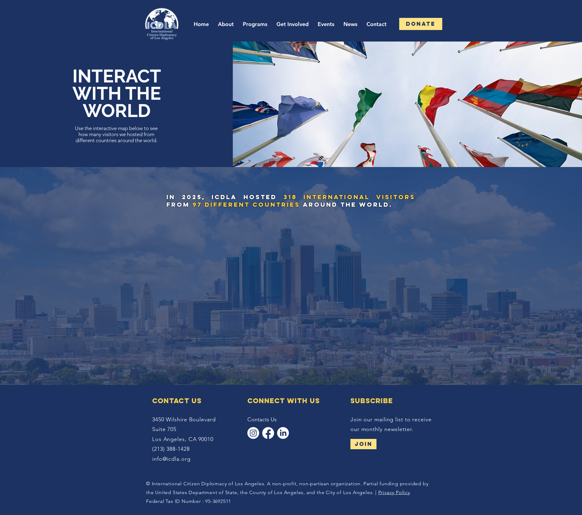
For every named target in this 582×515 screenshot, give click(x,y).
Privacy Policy (394, 492)
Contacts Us (262, 419)
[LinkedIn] (283, 433)
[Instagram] (253, 433)
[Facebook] (268, 433)
